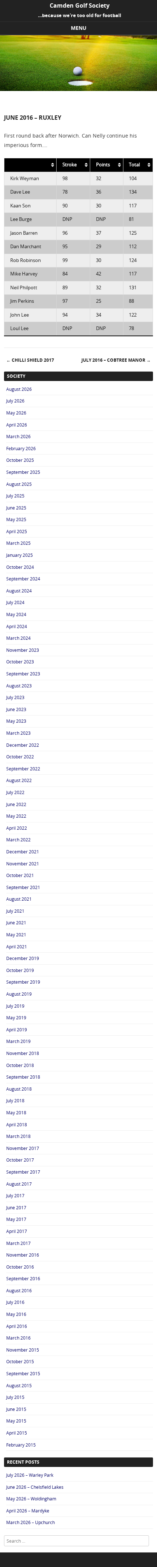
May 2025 (16, 519)
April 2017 (16, 1231)
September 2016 (23, 1278)
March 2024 (18, 638)
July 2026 (15, 401)
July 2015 (15, 1397)
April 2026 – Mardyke (27, 1511)
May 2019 (16, 1017)
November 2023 (22, 650)
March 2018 (18, 1136)
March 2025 (18, 543)
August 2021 (19, 899)
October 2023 (20, 662)
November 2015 (22, 1350)
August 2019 (19, 994)
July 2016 (15, 1302)
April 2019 (16, 1029)
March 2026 (18, 436)
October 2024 (20, 567)
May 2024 (16, 614)
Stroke (69, 165)
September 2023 (23, 674)
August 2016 (19, 1290)
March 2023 (18, 733)
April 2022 (16, 828)
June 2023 (16, 709)
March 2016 (18, 1338)
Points (103, 165)
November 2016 (22, 1255)
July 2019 (15, 1006)
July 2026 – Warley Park (29, 1475)
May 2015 (16, 1421)
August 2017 (19, 1184)
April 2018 (16, 1124)
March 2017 (18, 1243)
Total (134, 165)
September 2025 (23, 472)
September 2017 (23, 1172)
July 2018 (15, 1100)
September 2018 (23, 1077)
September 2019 (23, 982)
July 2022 (15, 792)
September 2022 (23, 768)
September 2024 (23, 579)
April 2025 (16, 531)
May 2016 (16, 1314)
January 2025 (19, 555)
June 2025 (16, 508)
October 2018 (20, 1065)
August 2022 (19, 780)
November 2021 (22, 863)
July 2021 (15, 911)
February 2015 (21, 1445)
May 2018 (16, 1112)
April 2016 (16, 1326)
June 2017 (16, 1207)
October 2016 (20, 1267)
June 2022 (16, 804)
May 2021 (16, 934)
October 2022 (20, 756)
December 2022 (22, 745)
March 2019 (18, 1041)
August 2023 (19, 686)
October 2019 (20, 970)
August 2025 (19, 484)
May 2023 (16, 721)
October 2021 (20, 875)
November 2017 (22, 1148)
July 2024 (15, 602)
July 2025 (15, 496)
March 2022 (18, 839)
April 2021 (16, 946)
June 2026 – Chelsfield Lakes (35, 1487)
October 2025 (20, 460)
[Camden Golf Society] (78, 89)
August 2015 (19, 1385)
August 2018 (19, 1089)
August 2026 (19, 389)
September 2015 (23, 1373)
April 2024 (16, 626)
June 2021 (16, 922)
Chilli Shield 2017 (30, 360)
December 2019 (22, 958)
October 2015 (20, 1361)
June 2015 (16, 1409)
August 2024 (19, 591)
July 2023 (15, 697)
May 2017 (16, 1219)
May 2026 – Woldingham (31, 1498)
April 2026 (16, 425)
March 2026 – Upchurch (30, 1522)
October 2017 (20, 1160)
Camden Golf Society (80, 5)
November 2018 (22, 1053)
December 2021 (22, 851)
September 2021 (23, 887)
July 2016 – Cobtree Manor (116, 360)
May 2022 (16, 816)
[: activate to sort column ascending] (30, 165)
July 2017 (15, 1195)
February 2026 (21, 448)
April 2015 (16, 1433)
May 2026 (16, 413)
